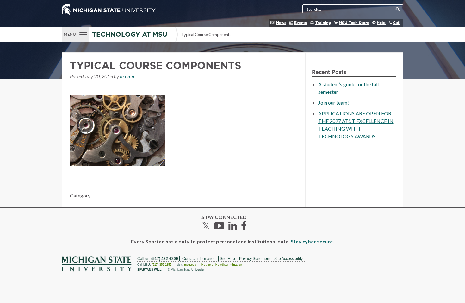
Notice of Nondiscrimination (222, 264)
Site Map (227, 258)
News (281, 23)
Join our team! (333, 103)
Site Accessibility (288, 258)
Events (300, 23)
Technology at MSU (129, 34)
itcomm (128, 76)
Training (323, 23)
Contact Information (199, 258)
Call (396, 23)
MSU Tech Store (354, 23)
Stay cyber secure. (312, 241)
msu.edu (190, 264)
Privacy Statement (254, 258)
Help (381, 23)
